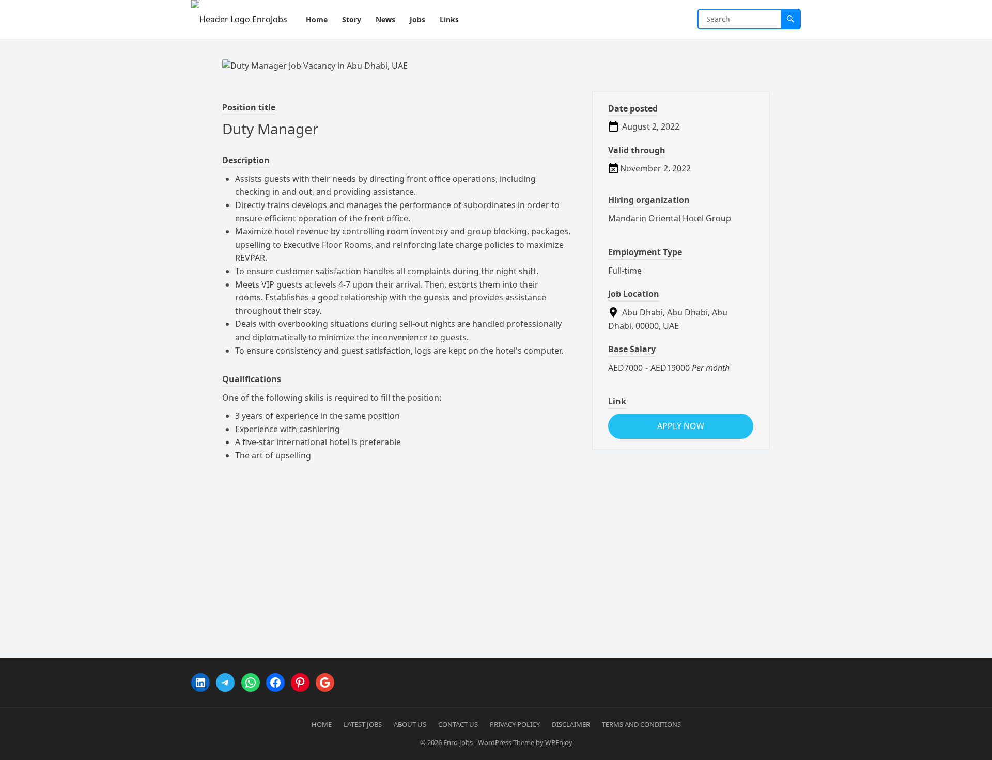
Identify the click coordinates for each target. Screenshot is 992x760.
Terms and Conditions (641, 724)
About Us (410, 724)
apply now (680, 426)
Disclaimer (571, 724)
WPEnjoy (558, 742)
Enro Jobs (458, 742)
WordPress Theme (506, 742)
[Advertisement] (496, 550)
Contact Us (458, 724)
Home (322, 724)
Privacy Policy (515, 724)
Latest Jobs (363, 724)
